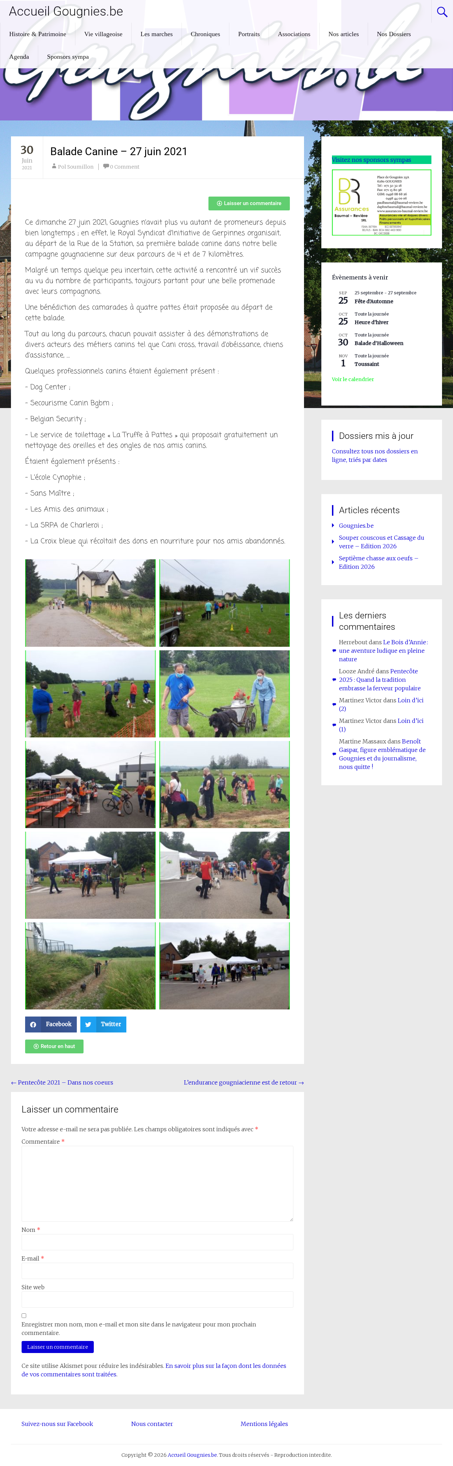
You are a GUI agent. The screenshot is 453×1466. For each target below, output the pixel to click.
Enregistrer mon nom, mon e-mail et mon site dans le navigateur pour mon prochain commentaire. (139, 1328)
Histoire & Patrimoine (37, 34)
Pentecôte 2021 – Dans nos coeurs (62, 1082)
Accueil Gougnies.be (66, 11)
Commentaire (43, 1141)
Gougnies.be (356, 525)
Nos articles (343, 34)
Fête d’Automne (374, 301)
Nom (31, 1229)
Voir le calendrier (353, 379)
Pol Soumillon (75, 167)
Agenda (19, 56)
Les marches (157, 34)
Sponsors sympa (68, 56)
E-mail (33, 1258)
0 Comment (124, 167)
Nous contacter (152, 1423)
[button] (51, 1024)
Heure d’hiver (372, 322)
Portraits (249, 34)
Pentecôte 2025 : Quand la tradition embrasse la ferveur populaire (380, 680)
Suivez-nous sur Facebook (57, 1423)
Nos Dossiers (394, 34)
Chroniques (205, 34)
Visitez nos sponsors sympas (371, 159)
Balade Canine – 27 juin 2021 (119, 151)
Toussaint (367, 364)
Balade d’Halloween (379, 343)
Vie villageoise (103, 34)
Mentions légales (264, 1423)
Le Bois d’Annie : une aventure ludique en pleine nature (383, 651)
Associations (294, 34)
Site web (33, 1287)
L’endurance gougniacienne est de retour (244, 1082)
